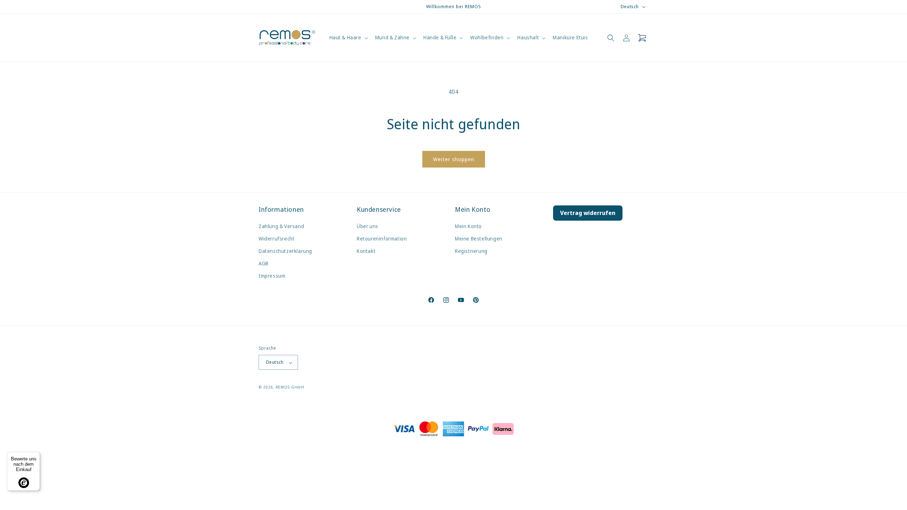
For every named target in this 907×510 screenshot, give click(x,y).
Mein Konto (468, 225)
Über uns (367, 225)
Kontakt (366, 251)
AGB (264, 263)
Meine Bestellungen (478, 238)
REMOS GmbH (290, 387)
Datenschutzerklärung (285, 251)
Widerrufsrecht (276, 238)
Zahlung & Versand (281, 225)
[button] (348, 37)
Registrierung (471, 251)
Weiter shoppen (453, 159)
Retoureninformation (382, 238)
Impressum (272, 275)
